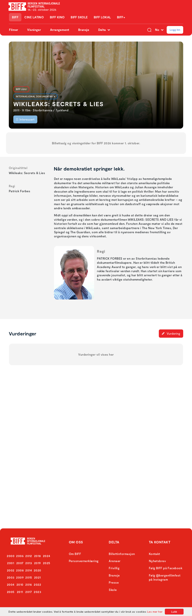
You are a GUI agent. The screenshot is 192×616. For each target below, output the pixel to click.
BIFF (15, 17)
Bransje (83, 29)
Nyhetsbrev (157, 561)
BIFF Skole (79, 17)
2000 (10, 556)
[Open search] (149, 30)
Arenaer (114, 561)
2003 (10, 577)
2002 (10, 570)
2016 (28, 584)
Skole (113, 589)
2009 (20, 577)
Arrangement (59, 29)
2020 (37, 570)
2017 (28, 592)
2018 (37, 556)
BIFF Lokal (102, 17)
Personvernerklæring (84, 561)
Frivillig (114, 568)
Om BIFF (75, 554)
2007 (20, 563)
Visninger (34, 29)
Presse (114, 582)
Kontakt (154, 554)
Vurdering (173, 333)
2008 (20, 570)
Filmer (13, 29)
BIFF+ (121, 17)
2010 (19, 584)
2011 (20, 592)
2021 (37, 577)
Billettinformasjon (122, 554)
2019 (37, 563)
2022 (37, 584)
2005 (10, 592)
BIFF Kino (57, 17)
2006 (20, 556)
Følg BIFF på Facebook (165, 568)
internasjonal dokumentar (34, 96)
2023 (37, 592)
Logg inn (175, 29)
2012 (28, 556)
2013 (28, 563)
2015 (28, 577)
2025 (46, 563)
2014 (28, 570)
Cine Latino (34, 17)
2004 (10, 584)
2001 (10, 563)
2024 (46, 556)
